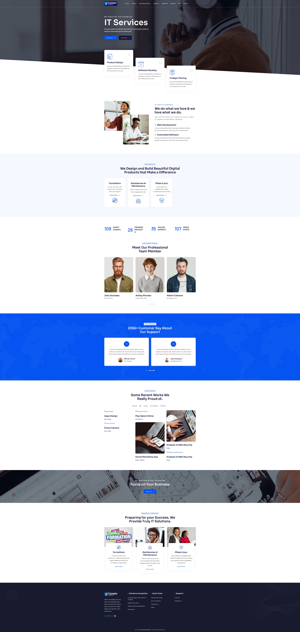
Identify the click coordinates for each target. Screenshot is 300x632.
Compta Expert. (145, 630)
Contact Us (124, 37)
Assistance (178, 601)
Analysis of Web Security (179, 445)
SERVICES (155, 3)
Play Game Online (144, 416)
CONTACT (185, 3)
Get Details (109, 37)
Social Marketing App (146, 457)
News (152, 607)
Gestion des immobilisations (136, 606)
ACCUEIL (127, 3)
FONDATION (172, 3)
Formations (115, 183)
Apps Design (111, 416)
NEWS (179, 3)
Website (163, 406)
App (140, 406)
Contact (177, 598)
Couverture (154, 604)
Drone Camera (111, 428)
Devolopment (154, 406)
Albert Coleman (175, 295)
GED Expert (131, 609)
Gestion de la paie (133, 603)
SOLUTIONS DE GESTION (144, 3)
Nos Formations (156, 601)
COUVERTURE (165, 3)
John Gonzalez (111, 295)
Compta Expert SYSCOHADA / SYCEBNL (137, 599)
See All (134, 406)
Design (146, 406)
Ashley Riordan (143, 295)
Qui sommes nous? (157, 598)
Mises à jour (162, 183)
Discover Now (113, 195)
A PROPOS (134, 3)
